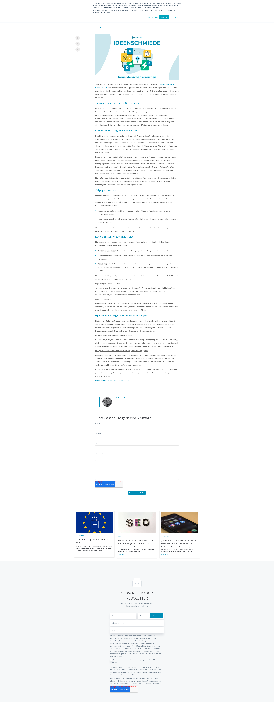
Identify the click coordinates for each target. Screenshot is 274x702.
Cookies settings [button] (153, 17)
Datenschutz (80, 535)
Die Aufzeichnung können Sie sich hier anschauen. (113, 380)
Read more (79, 554)
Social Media (165, 536)
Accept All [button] (164, 17)
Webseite (121, 536)
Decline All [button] (175, 17)
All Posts (102, 28)
